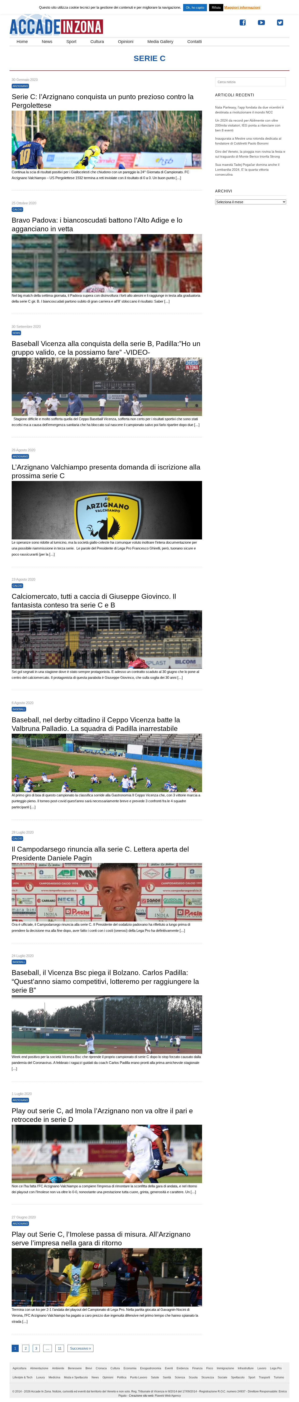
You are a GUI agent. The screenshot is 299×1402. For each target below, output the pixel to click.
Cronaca (101, 1368)
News (47, 41)
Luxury (40, 1377)
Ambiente (58, 1368)
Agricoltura (19, 1368)
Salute (155, 1377)
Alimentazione (39, 1368)
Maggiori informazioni (242, 7)
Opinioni (125, 41)
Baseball (19, 709)
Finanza (197, 1368)
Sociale (222, 1377)
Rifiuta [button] (216, 7)
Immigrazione (225, 1368)
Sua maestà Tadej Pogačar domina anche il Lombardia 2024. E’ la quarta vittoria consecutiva (247, 169)
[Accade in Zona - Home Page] (56, 34)
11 (59, 1348)
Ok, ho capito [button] (195, 7)
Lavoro (261, 1368)
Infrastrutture (246, 1368)
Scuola (193, 1377)
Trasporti (264, 1377)
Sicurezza (207, 1377)
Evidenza (183, 1368)
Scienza (180, 1377)
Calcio (17, 209)
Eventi (169, 1368)
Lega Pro (276, 1368)
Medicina (54, 1377)
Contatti (194, 41)
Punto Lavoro (138, 1377)
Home (22, 41)
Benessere (75, 1368)
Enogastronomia (150, 1368)
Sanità (167, 1377)
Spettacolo (238, 1377)
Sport (71, 41)
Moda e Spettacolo (76, 1377)
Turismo (279, 1377)
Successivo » (80, 1348)
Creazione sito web (141, 1395)
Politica (121, 1377)
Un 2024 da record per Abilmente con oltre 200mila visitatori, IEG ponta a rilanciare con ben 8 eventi (247, 125)
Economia (130, 1368)
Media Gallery (160, 41)
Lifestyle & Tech (22, 1377)
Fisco (209, 1368)
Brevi (88, 1368)
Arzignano (20, 86)
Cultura (97, 41)
